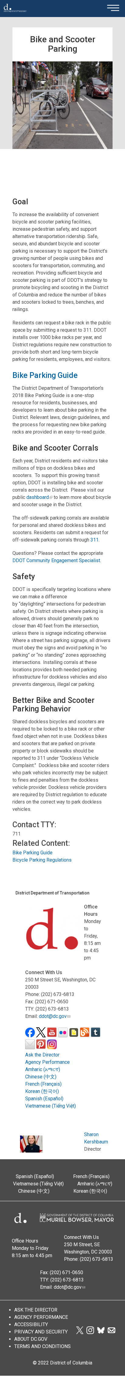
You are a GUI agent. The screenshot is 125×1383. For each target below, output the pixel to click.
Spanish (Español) (44, 1098)
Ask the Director (42, 1055)
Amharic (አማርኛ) (42, 1069)
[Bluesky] (101, 1332)
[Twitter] (80, 1332)
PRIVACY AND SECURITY (41, 1332)
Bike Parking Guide (45, 375)
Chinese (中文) (40, 1077)
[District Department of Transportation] (15, 14)
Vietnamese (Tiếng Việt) (50, 1106)
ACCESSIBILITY (31, 1324)
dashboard (37, 497)
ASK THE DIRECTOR (35, 1310)
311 (94, 540)
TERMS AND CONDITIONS (42, 1346)
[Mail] (111, 1332)
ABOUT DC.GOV (30, 1339)
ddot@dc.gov (53, 1016)
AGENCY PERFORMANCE (41, 1317)
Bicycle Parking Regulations (42, 860)
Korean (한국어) (42, 1091)
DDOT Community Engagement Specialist (56, 560)
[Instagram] (90, 1332)
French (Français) (43, 1084)
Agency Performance (47, 1062)
